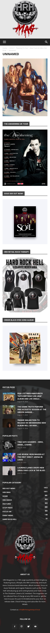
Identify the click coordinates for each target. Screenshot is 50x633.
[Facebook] (14, 626)
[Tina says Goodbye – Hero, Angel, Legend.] (9, 445)
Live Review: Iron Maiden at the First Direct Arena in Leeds (31, 457)
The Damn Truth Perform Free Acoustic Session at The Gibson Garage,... (31, 409)
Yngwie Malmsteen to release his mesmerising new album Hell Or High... (31, 423)
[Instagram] (21, 626)
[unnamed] (25, 116)
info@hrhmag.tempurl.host (29, 609)
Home (5, 48)
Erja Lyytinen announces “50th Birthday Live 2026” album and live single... (30, 396)
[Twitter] (28, 626)
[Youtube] (35, 626)
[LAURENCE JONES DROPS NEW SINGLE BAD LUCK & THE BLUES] (9, 470)
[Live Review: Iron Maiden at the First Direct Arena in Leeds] (9, 457)
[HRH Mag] (25, 19)
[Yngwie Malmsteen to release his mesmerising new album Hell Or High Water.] (9, 423)
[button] (46, 42)
